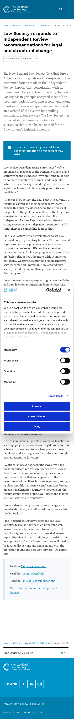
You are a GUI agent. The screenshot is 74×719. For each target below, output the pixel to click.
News (16, 25)
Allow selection (37, 416)
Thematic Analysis (32, 573)
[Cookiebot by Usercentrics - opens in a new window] (46, 290)
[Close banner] (69, 290)
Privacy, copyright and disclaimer (23, 704)
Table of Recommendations (38, 581)
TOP (63, 653)
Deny (37, 426)
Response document (33, 566)
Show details (55, 395)
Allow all (37, 406)
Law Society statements (37, 25)
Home (6, 25)
